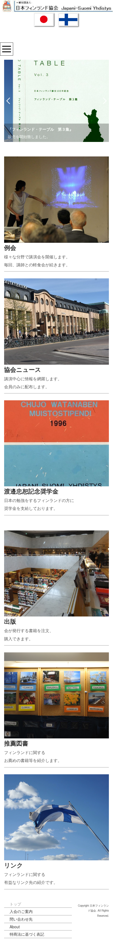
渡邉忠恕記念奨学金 (31, 491)
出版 (10, 621)
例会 (10, 247)
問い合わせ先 (21, 919)
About (15, 926)
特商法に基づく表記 (27, 934)
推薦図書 (16, 743)
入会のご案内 (21, 911)
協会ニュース (22, 369)
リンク (13, 865)
